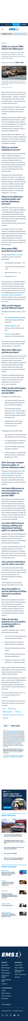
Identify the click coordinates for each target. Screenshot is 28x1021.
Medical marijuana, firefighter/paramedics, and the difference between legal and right (9, 895)
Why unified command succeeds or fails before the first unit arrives (9, 915)
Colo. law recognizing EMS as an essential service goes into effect (13, 835)
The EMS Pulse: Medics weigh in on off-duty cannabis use (8, 884)
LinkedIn (20, 757)
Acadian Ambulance (10, 326)
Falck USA (8, 334)
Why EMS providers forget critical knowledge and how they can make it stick (14, 842)
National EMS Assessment (14, 254)
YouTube (21, 755)
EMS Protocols (5, 870)
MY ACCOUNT (16, 24)
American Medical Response (13, 317)
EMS (4, 708)
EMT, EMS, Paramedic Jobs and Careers (13, 715)
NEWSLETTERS (8, 24)
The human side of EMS (10, 853)
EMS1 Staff (20, 62)
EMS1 (4, 736)
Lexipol (12, 1010)
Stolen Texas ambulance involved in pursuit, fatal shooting (14, 848)
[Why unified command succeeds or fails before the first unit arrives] (22, 914)
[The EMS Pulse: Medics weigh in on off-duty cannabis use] (22, 882)
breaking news (17, 740)
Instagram (5, 757)
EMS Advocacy (12, 708)
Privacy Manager (6, 1004)
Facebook (12, 757)
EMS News (4, 43)
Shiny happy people (7, 905)
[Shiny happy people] (22, 905)
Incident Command (6, 912)
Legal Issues (5, 891)
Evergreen (5, 718)
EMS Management (7, 711)
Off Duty (3, 880)
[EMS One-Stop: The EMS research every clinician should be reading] (22, 872)
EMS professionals (14, 732)
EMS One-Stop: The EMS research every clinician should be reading (8, 874)
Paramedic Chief (6, 903)
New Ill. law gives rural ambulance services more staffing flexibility (13, 858)
